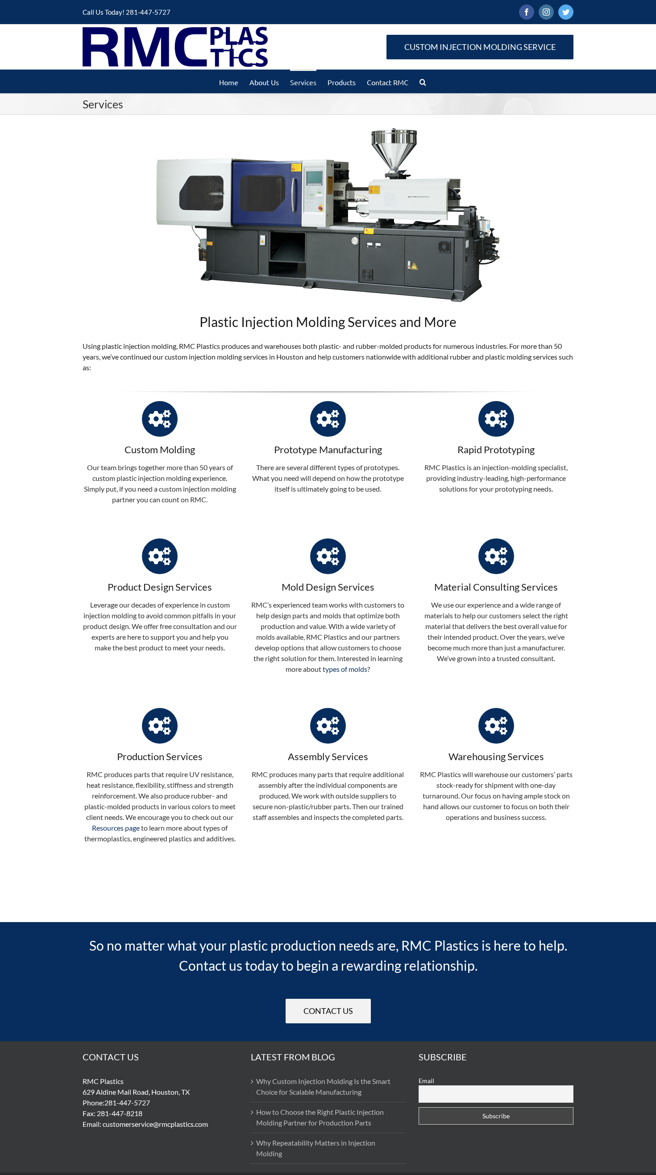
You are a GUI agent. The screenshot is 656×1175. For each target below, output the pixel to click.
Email (426, 1080)
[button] (422, 81)
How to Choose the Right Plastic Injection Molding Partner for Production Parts (320, 1117)
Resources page (116, 827)
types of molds (345, 669)
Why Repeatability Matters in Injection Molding (315, 1148)
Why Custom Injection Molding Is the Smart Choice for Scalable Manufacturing (323, 1086)
